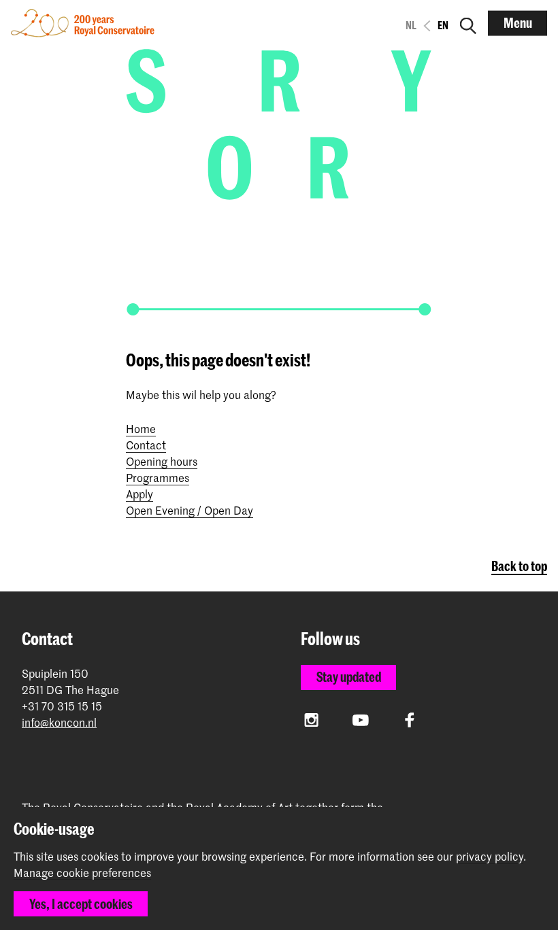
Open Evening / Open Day (189, 509)
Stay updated (348, 677)
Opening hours (161, 460)
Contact (146, 444)
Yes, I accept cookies (81, 904)
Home (141, 428)
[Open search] (468, 23)
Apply (139, 493)
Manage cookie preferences (82, 873)
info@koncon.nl (59, 722)
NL (411, 25)
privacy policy (489, 855)
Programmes (157, 477)
